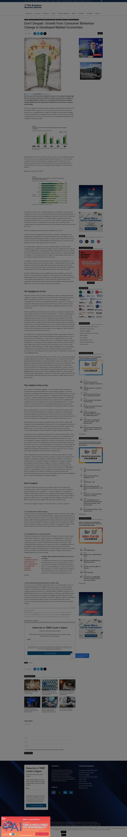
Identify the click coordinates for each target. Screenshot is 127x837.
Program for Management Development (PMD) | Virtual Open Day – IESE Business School (92, 413)
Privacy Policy (35, 829)
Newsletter (58, 1)
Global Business (58, 19)
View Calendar (82, 434)
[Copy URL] (45, 33)
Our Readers (35, 1)
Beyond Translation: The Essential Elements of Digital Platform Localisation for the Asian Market (49, 710)
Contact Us (88, 1)
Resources (41, 1)
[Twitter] (38, 33)
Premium (30, 662)
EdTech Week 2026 (88, 572)
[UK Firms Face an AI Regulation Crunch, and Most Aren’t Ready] (67, 702)
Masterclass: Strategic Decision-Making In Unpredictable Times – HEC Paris (93, 487)
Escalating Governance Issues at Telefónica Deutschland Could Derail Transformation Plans (49, 693)
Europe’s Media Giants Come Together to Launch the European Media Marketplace (31, 710)
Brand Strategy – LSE (89, 482)
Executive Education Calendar (87, 342)
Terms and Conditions (47, 829)
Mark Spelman (46, 94)
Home (25, 1)
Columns (30, 17)
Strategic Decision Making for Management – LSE (91, 476)
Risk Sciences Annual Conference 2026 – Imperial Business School (92, 394)
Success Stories (83, 337)
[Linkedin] (41, 33)
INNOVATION (65, 19)
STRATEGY (45, 13)
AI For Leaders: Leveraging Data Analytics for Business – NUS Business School (92, 421)
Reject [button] (63, 835)
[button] (102, 1)
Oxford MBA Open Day (89, 550)
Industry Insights (84, 335)
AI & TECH (37, 13)
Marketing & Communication (73, 19)
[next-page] (27, 715)
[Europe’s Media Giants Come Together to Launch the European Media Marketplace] (32, 702)
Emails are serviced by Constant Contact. (53, 649)
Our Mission (47, 1)
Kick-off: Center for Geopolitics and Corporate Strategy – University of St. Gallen (93, 429)
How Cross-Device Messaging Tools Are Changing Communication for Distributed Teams (67, 693)
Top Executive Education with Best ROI (89, 326)
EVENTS (97, 13)
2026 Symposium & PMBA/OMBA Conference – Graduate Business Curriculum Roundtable (92, 578)
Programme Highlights (85, 331)
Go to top (73, 607)
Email (29, 639)
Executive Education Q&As (86, 340)
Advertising (75, 1)
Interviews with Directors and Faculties (89, 333)
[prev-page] (25, 715)
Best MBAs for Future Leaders (87, 329)
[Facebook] (34, 33)
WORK (53, 13)
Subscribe (53, 1)
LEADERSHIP (28, 13)
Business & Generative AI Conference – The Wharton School (93, 407)
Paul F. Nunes (29, 94)
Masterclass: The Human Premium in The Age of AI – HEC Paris (93, 494)
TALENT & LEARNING (63, 13)
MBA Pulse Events (84, 344)
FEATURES (89, 13)
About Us (30, 1)
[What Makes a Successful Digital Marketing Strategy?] (32, 684)
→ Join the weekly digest (49, 653)
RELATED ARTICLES (29, 676)
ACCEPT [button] (63, 832)
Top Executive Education (67, 1)
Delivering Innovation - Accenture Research (42, 17)
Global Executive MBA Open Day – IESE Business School (92, 561)
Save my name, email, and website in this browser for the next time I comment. (45, 749)
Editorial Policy (82, 1)
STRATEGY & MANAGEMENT (50, 19)
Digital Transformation (64, 706)
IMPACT (74, 13)
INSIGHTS (81, 13)
